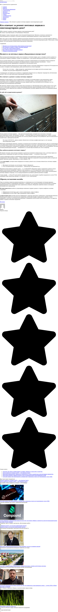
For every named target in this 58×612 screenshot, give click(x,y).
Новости (5, 8)
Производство (6, 13)
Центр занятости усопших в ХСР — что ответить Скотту (16, 472)
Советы (5, 14)
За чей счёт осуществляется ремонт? (11, 48)
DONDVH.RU (3, 2)
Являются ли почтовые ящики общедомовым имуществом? (17, 46)
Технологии (6, 17)
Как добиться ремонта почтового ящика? (13, 49)
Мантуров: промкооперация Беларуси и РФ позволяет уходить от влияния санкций (20, 546)
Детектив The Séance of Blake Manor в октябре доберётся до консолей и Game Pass (22, 471)
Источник (2, 201)
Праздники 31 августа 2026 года (8, 606)
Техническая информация (9, 9)
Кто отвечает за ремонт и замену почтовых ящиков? (15, 47)
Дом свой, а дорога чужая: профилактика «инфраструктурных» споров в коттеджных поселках (23, 566)
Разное (4, 19)
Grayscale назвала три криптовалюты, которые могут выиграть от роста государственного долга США (27, 476)
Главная (5, 6)
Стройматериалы (7, 15)
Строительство (6, 10)
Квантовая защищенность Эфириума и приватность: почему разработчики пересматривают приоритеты (28, 474)
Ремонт (4, 18)
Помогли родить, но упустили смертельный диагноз (12, 527)
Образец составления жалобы (10, 51)
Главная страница (4, 21)
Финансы (5, 11)
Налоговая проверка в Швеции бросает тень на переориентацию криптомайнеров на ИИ (24, 475)
